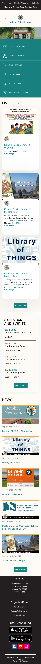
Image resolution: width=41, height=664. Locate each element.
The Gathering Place (15, 346)
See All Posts (20, 306)
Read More (16, 223)
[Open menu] (5, 18)
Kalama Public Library (19, 611)
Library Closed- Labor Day (18, 332)
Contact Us (6, 3)
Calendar (36, 3)
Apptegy (25, 661)
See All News (20, 569)
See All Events (20, 385)
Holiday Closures (21, 3)
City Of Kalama (19, 607)
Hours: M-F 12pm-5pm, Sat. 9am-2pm (20, 7)
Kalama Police (19, 615)
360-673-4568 (19, 592)
